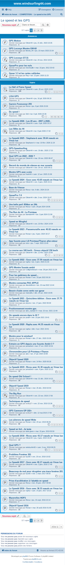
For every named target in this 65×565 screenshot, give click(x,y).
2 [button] (34, 30)
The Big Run (15, 393)
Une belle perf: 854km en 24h (23, 204)
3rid (27, 114)
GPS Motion (15, 41)
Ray (27, 75)
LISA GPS (14, 96)
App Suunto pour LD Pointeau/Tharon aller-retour (33, 241)
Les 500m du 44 (16, 129)
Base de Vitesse (16, 187)
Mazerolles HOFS (17, 498)
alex (27, 354)
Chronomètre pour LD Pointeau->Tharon (28, 351)
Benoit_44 (29, 51)
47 (61, 117)
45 (55, 117)
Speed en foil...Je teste (20, 429)
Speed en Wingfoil (18, 221)
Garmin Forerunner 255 (20, 104)
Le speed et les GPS (15, 20)
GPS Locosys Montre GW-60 (23, 48)
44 (52, 117)
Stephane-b (30, 143)
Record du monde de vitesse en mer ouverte (30, 165)
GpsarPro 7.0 (15, 195)
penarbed (29, 346)
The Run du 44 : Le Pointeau (23, 212)
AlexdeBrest (30, 285)
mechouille (30, 68)
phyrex (28, 303)
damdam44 (30, 214)
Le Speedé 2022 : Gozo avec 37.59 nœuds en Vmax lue (35, 260)
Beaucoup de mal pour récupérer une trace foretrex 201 (36, 471)
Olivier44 (29, 43)
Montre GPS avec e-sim (20, 172)
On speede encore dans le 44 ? (24, 315)
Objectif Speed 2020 (18, 359)
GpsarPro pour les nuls (20, 65)
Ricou (28, 106)
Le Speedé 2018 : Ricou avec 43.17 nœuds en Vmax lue (36, 436)
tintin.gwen (30, 431)
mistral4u (29, 293)
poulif (28, 317)
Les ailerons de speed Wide (22, 420)
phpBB (24, 556)
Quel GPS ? (15, 445)
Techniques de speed (19, 401)
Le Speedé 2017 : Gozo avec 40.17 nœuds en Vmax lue (35, 462)
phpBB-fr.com (36, 559)
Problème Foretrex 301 (20, 454)
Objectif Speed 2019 (18, 386)
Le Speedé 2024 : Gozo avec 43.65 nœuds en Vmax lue (35, 180)
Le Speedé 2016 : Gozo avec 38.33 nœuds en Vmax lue (35, 488)
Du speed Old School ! (20, 376)
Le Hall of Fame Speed (20, 87)
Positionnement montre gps (22, 308)
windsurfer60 (31, 447)
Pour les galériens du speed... (23, 275)
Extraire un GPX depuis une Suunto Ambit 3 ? (31, 344)
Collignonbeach (31, 270)
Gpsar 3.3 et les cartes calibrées (24, 73)
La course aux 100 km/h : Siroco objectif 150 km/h (33, 250)
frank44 (29, 174)
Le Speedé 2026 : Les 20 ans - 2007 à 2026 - (30, 121)
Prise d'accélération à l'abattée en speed (28, 481)
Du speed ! (14, 112)
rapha (28, 262)
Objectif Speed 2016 (18, 505)
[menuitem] (8, 10)
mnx (27, 243)
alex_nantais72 (31, 311)
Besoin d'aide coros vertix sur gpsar (26, 291)
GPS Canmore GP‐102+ (20, 410)
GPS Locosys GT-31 (18, 58)
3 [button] (38, 30)
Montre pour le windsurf (20, 336)
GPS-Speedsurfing (18, 148)
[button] (41, 30)
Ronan (28, 234)
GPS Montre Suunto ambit (22, 267)
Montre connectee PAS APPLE (24, 283)
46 (58, 117)
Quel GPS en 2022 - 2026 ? (22, 156)
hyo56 (28, 457)
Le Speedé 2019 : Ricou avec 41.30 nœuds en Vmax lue (36, 367)
